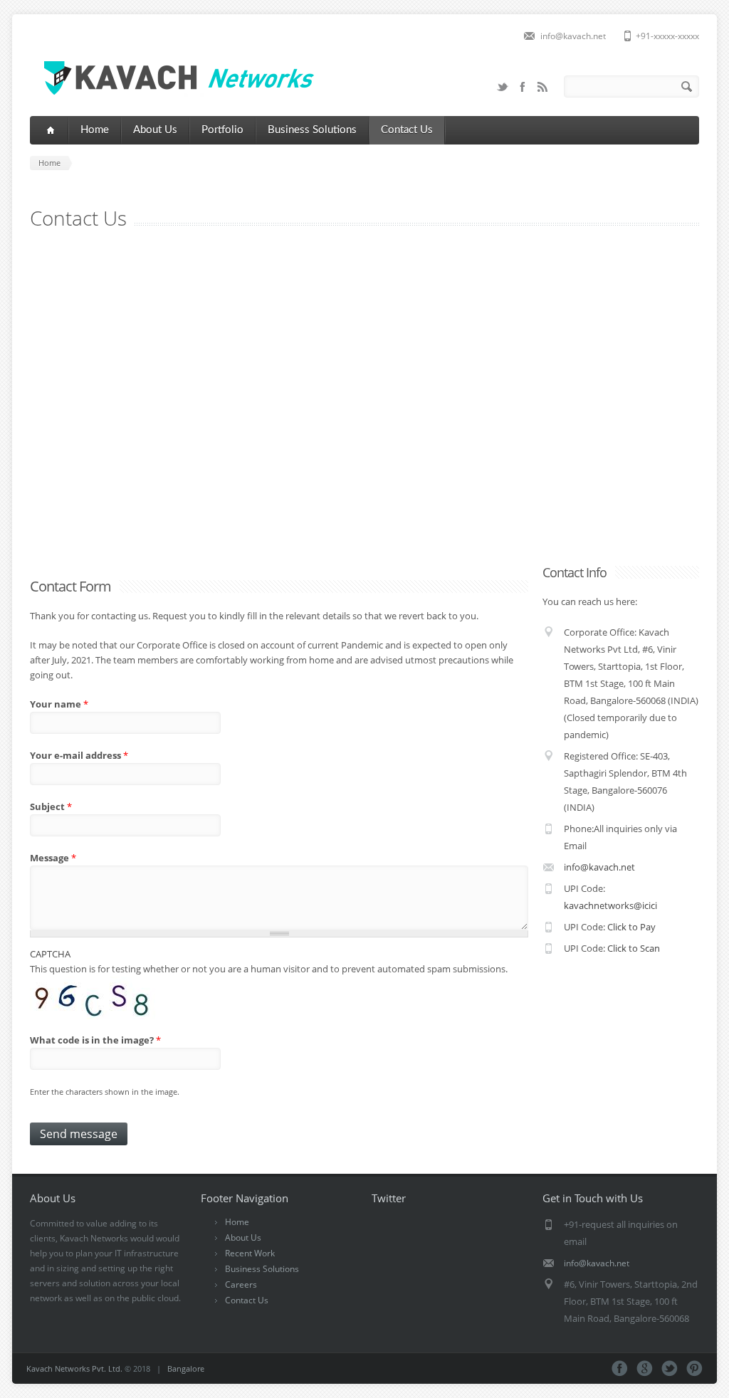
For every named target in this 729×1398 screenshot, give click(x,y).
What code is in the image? (95, 1040)
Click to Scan (633, 948)
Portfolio (222, 130)
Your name (59, 704)
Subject (51, 806)
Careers (241, 1284)
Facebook (522, 87)
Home (94, 130)
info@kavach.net (573, 36)
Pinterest (694, 1368)
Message (53, 857)
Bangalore (185, 1368)
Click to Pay (631, 926)
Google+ (644, 1368)
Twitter (502, 87)
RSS (542, 87)
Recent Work (250, 1253)
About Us (155, 130)
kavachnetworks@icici (610, 905)
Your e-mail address (79, 755)
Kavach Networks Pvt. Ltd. (74, 1368)
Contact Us (407, 130)
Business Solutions (312, 130)
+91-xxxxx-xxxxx (667, 36)
